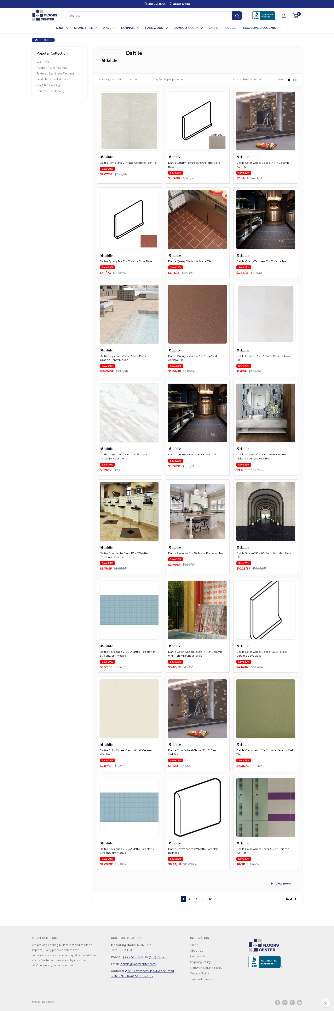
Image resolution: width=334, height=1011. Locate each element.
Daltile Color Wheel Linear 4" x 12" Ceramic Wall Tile (262, 850)
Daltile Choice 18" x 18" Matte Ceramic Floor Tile (263, 357)
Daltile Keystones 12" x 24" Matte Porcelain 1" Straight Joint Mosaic (127, 653)
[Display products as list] (295, 79)
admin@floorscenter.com (138, 964)
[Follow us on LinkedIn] (299, 1002)
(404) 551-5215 (158, 957)
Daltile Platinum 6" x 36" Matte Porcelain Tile (195, 553)
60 (210, 899)
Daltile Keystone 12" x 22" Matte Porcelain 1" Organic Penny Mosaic (126, 357)
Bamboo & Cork (186, 28)
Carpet (214, 28)
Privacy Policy (199, 973)
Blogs (194, 945)
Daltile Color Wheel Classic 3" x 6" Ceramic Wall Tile (194, 752)
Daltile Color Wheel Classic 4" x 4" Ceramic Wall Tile (262, 164)
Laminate (128, 28)
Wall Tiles (43, 62)
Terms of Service (201, 979)
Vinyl (107, 28)
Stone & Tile (83, 28)
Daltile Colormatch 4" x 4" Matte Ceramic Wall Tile (264, 752)
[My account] (283, 16)
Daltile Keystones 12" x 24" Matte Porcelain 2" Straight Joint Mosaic (127, 850)
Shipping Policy (200, 962)
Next (289, 899)
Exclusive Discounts (259, 28)
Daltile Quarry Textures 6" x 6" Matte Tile (261, 261)
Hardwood (154, 28)
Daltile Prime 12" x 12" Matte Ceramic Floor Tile (128, 162)
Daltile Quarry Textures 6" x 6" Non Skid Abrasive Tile (192, 357)
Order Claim (181, 4)
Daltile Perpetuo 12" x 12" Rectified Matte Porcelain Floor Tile (125, 456)
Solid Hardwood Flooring (53, 79)
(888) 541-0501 (132, 957)
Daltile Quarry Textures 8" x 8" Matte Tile (193, 454)
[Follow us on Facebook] (277, 1002)
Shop (60, 28)
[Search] (237, 15)
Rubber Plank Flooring (52, 67)
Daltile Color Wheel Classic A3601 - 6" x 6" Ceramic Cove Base (262, 653)
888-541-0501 (156, 4)
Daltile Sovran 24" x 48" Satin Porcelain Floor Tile (264, 555)
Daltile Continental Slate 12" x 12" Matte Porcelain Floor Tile (124, 555)
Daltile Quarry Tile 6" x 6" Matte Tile (189, 261)
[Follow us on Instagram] (285, 1002)
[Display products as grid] (288, 79)
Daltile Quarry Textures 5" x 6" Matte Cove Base (194, 164)
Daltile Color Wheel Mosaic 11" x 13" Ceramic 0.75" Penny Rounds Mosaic (195, 653)
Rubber (231, 28)
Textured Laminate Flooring (55, 73)
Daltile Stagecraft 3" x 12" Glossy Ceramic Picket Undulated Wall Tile (261, 456)
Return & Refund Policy (206, 968)
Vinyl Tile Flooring (48, 85)
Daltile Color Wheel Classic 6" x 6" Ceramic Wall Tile (126, 752)
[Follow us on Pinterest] (292, 1002)
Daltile (47, 39)
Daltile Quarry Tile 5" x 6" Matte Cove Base (126, 261)
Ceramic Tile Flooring (51, 91)
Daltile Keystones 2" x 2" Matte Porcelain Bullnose (193, 850)
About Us (196, 950)
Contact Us (197, 956)
